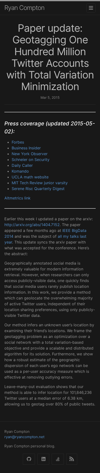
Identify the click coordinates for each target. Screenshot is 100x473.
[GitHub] (29, 459)
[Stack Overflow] (58, 459)
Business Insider (26, 147)
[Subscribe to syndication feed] (71, 459)
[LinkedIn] (43, 459)
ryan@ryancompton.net (24, 437)
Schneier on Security (31, 159)
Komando (20, 171)
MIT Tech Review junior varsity (40, 182)
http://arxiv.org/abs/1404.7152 (32, 224)
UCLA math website (30, 177)
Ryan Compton (24, 7)
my (66, 236)
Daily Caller (22, 165)
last (83, 236)
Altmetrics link (17, 198)
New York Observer (30, 153)
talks (74, 236)
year (8, 242)
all (60, 236)
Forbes (18, 142)
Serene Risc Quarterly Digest (38, 188)
